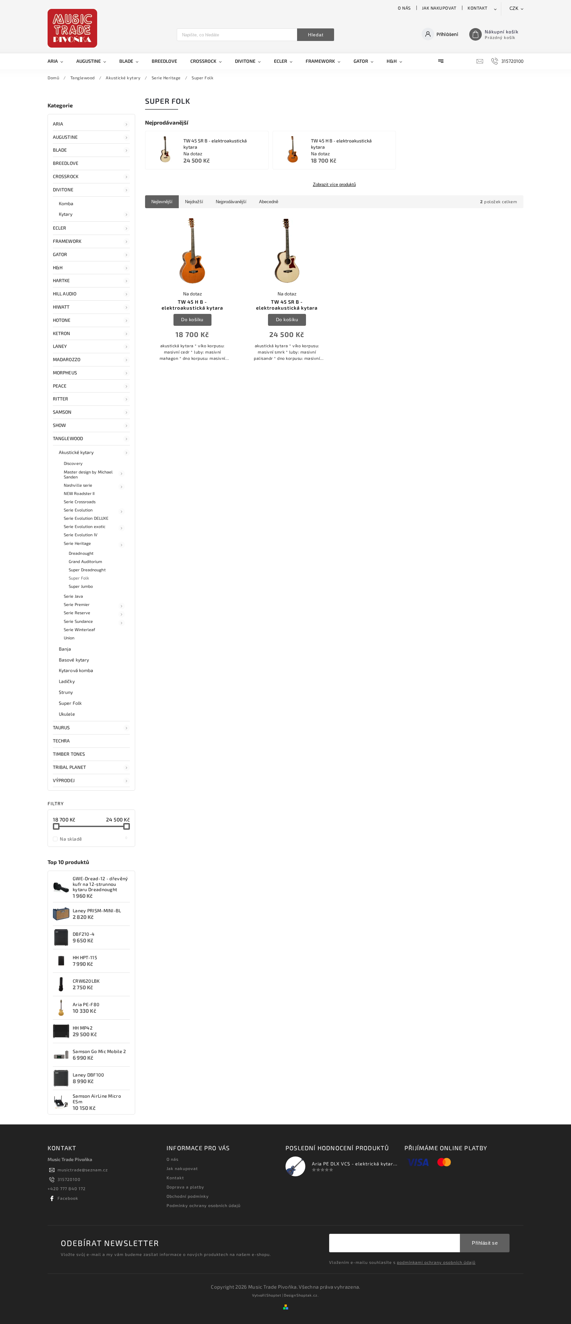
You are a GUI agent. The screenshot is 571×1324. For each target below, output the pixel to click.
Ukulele (67, 714)
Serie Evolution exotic (84, 526)
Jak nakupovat (439, 8)
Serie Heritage (77, 543)
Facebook (67, 1198)
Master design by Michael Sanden (88, 474)
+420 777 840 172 (67, 1188)
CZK (514, 8)
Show (59, 425)
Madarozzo (66, 359)
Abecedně (268, 201)
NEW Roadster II (79, 493)
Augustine (65, 137)
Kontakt (478, 8)
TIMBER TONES (69, 754)
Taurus (61, 727)
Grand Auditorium (85, 561)
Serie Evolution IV (80, 534)
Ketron (61, 333)
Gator (60, 254)
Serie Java (73, 596)
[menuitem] (59, 61)
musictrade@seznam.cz (82, 1169)
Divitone (63, 189)
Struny (66, 692)
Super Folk (79, 578)
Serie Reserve (77, 612)
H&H (57, 267)
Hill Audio (64, 293)
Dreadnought (81, 553)
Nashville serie (78, 485)
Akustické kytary (76, 452)
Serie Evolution (78, 509)
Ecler (59, 228)
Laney (60, 346)
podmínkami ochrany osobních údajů (436, 1262)
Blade (60, 150)
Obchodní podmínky (188, 1196)
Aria (58, 124)
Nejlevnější (161, 201)
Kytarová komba (76, 670)
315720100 (69, 1179)
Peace (60, 386)
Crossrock (65, 176)
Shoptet (273, 1295)
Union (69, 637)
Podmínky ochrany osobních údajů (204, 1205)
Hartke (61, 280)
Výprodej (64, 780)
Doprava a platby (185, 1187)
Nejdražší (194, 201)
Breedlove (65, 163)
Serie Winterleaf (79, 629)
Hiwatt (61, 307)
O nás (404, 8)
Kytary (66, 214)
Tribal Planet (69, 767)
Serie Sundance (78, 621)
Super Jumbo (81, 586)
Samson (62, 412)
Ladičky (67, 681)
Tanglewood (68, 438)
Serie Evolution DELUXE (86, 518)
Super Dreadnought (87, 569)
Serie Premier (77, 604)
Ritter (60, 398)
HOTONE (62, 320)
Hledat (316, 34)
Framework (67, 241)
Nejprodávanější (231, 201)
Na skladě (94, 839)
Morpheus (65, 372)
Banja (65, 649)
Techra (61, 740)
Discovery (73, 463)
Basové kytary (74, 659)
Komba (66, 203)
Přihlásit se (485, 1243)
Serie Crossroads (80, 501)
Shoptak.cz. (307, 1295)
